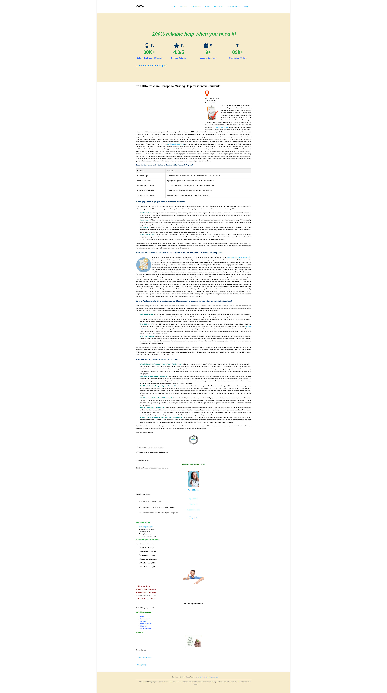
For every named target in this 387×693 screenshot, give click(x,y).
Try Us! (193, 517)
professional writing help (176, 144)
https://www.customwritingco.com (207, 677)
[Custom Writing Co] (140, 7)
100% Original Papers (146, 527)
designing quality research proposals (238, 257)
